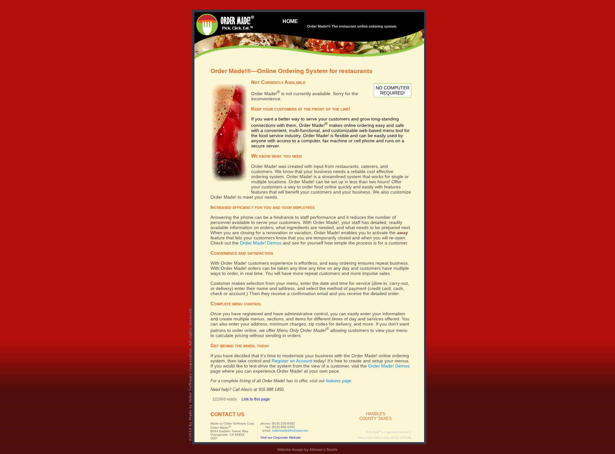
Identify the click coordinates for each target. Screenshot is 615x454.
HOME (290, 21)
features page (338, 380)
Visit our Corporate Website (280, 437)
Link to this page (256, 399)
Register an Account (292, 360)
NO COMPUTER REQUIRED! (392, 90)
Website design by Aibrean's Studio (307, 449)
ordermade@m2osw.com (290, 430)
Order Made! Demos (261, 242)
